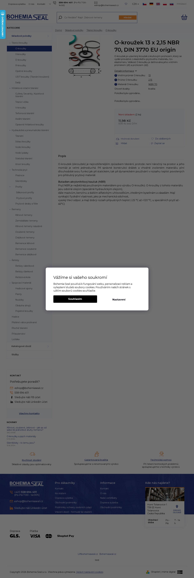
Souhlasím (75, 299)
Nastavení (118, 299)
